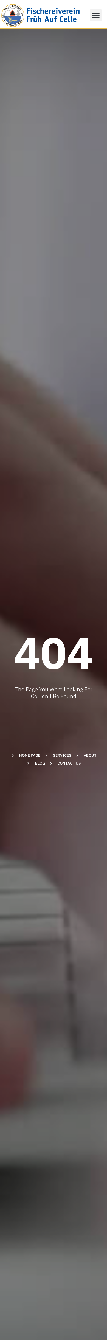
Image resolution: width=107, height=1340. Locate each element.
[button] (96, 15)
